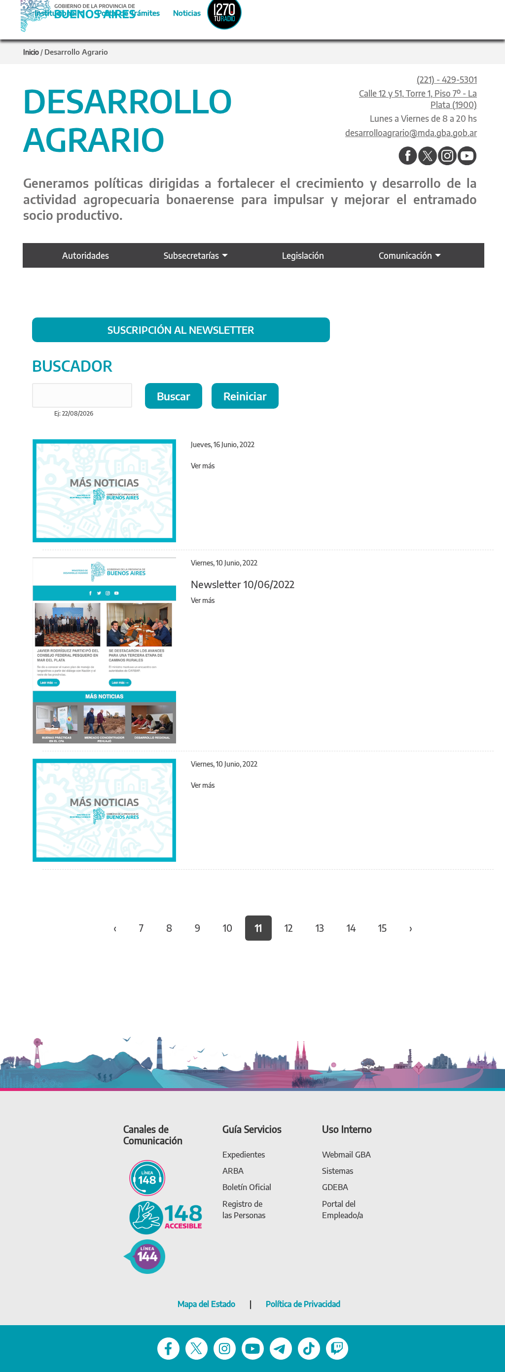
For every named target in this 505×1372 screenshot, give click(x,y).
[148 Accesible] (162, 1217)
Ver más (203, 465)
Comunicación (405, 255)
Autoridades (85, 255)
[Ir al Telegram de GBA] (281, 1347)
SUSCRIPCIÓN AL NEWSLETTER (181, 329)
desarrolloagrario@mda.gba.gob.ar (411, 132)
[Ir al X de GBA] (196, 1347)
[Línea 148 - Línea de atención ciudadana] (144, 1177)
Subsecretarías (191, 255)
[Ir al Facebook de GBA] (168, 1347)
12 (289, 928)
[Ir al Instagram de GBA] (225, 1347)
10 (227, 928)
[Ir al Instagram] (447, 156)
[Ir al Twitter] (427, 156)
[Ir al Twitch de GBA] (337, 1347)
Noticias (179, 11)
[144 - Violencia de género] (144, 1256)
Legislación (303, 255)
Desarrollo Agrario (76, 51)
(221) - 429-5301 (447, 79)
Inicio (31, 52)
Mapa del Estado (206, 1304)
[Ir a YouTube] (467, 156)
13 (320, 928)
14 (351, 928)
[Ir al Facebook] (408, 156)
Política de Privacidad (303, 1304)
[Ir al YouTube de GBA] (253, 1347)
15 (382, 928)
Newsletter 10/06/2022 (242, 584)
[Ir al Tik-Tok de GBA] (309, 1347)
